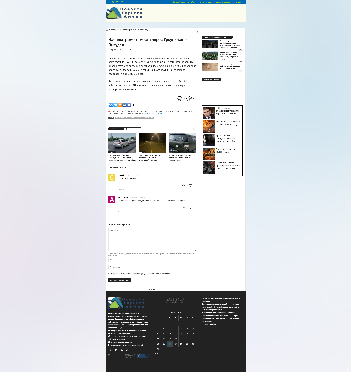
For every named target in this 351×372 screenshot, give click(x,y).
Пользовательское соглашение (214, 313)
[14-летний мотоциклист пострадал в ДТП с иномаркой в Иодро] (152, 143)
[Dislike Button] (189, 98)
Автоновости (121, 118)
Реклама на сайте (209, 324)
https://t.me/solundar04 (153, 113)
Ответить (121, 190)
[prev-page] (191, 128)
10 (158, 334)
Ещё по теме (116, 129)
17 (158, 339)
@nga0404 (121, 339)
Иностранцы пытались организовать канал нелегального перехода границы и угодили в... (230, 44)
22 (187, 339)
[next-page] (194, 128)
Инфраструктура (135, 118)
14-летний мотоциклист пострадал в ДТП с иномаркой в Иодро (150, 157)
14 (181, 334)
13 (176, 334)
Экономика (148, 118)
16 (193, 334)
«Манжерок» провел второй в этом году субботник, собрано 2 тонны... (229, 55)
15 (187, 334)
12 (170, 334)
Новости (112, 152)
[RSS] (109, 2)
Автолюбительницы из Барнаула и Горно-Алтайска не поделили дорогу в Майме (122, 157)
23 (193, 339)
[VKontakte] (117, 2)
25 (164, 344)
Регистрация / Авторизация (229, 2)
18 (164, 339)
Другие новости (132, 129)
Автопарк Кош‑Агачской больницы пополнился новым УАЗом (180, 157)
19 (170, 339)
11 (164, 334)
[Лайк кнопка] (179, 98)
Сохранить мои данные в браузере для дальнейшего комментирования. (141, 274)
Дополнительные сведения (121, 342)
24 (158, 344)
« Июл (157, 353)
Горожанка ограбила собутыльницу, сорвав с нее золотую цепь (230, 66)
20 (176, 339)
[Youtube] (121, 2)
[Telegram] (113, 2)
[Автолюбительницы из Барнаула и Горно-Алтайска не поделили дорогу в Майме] (122, 143)
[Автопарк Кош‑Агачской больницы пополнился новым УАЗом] (182, 143)
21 (181, 339)
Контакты (224, 315)
